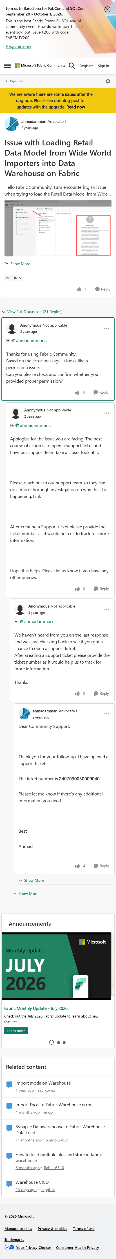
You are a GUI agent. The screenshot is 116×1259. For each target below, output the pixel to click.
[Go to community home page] (40, 65)
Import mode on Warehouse (43, 1083)
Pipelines (16, 81)
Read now (75, 107)
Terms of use (84, 1228)
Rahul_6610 (54, 1167)
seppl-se (48, 1189)
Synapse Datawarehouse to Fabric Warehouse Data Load (60, 1129)
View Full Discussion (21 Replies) (35, 311)
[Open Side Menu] (7, 65)
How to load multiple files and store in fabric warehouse (58, 1157)
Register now (18, 46)
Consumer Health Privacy (77, 1247)
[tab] (58, 1042)
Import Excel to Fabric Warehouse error (53, 1104)
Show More (20, 263)
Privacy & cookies (52, 1228)
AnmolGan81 (57, 1140)
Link (37, 496)
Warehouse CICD (32, 1182)
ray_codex (46, 1090)
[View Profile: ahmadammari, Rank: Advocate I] (12, 124)
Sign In (103, 65)
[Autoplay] (51, 1042)
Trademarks (14, 1239)
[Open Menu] (108, 81)
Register (86, 65)
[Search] (71, 65)
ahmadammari (33, 121)
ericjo (48, 1112)
